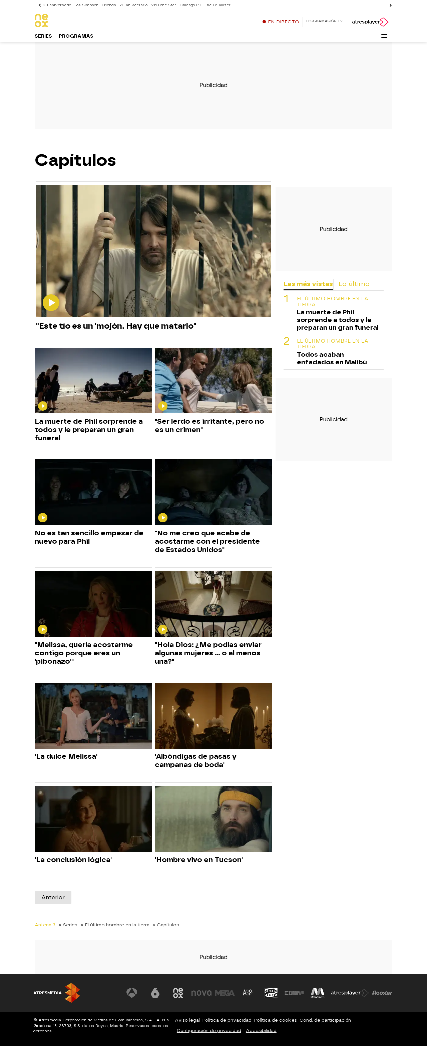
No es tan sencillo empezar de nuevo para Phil (89, 537)
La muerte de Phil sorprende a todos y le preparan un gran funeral (89, 429)
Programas (76, 36)
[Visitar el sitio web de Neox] (178, 993)
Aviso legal (187, 1020)
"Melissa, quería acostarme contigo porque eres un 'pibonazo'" (84, 653)
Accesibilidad (261, 1030)
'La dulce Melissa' (66, 756)
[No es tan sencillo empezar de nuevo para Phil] (93, 492)
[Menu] (384, 36)
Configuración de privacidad (209, 1030)
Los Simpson (86, 5)
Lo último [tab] (354, 284)
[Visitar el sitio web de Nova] (201, 993)
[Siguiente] (389, 5)
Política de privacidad (227, 1020)
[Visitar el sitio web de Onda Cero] (271, 993)
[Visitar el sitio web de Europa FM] (294, 993)
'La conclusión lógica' (73, 860)
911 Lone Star (163, 5)
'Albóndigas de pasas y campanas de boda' (196, 760)
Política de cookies (275, 1020)
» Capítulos (166, 924)
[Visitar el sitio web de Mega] (225, 993)
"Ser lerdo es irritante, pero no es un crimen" (209, 425)
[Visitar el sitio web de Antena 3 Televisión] (132, 993)
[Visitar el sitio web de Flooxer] (382, 993)
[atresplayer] (370, 22)
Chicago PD (190, 5)
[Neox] (76, 21)
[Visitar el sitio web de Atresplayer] (350, 993)
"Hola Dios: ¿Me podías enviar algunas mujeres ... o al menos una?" (208, 653)
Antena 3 (45, 924)
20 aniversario (57, 5)
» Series (68, 924)
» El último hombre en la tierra (115, 924)
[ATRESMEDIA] (56, 992)
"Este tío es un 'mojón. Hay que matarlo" (116, 326)
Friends (109, 5)
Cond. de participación (325, 1020)
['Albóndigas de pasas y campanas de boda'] (213, 716)
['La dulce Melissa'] (93, 716)
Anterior (53, 897)
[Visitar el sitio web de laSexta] (155, 993)
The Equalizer (218, 5)
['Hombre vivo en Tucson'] (213, 819)
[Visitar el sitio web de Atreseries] (248, 993)
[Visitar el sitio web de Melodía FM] (318, 993)
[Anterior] (38, 5)
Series (43, 36)
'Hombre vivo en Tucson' (199, 860)
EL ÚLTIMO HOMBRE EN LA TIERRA (332, 301)
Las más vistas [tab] (308, 284)
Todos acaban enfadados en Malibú (332, 358)
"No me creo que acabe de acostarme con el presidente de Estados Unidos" (207, 541)
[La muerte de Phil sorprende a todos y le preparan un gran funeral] (93, 381)
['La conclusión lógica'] (93, 819)
